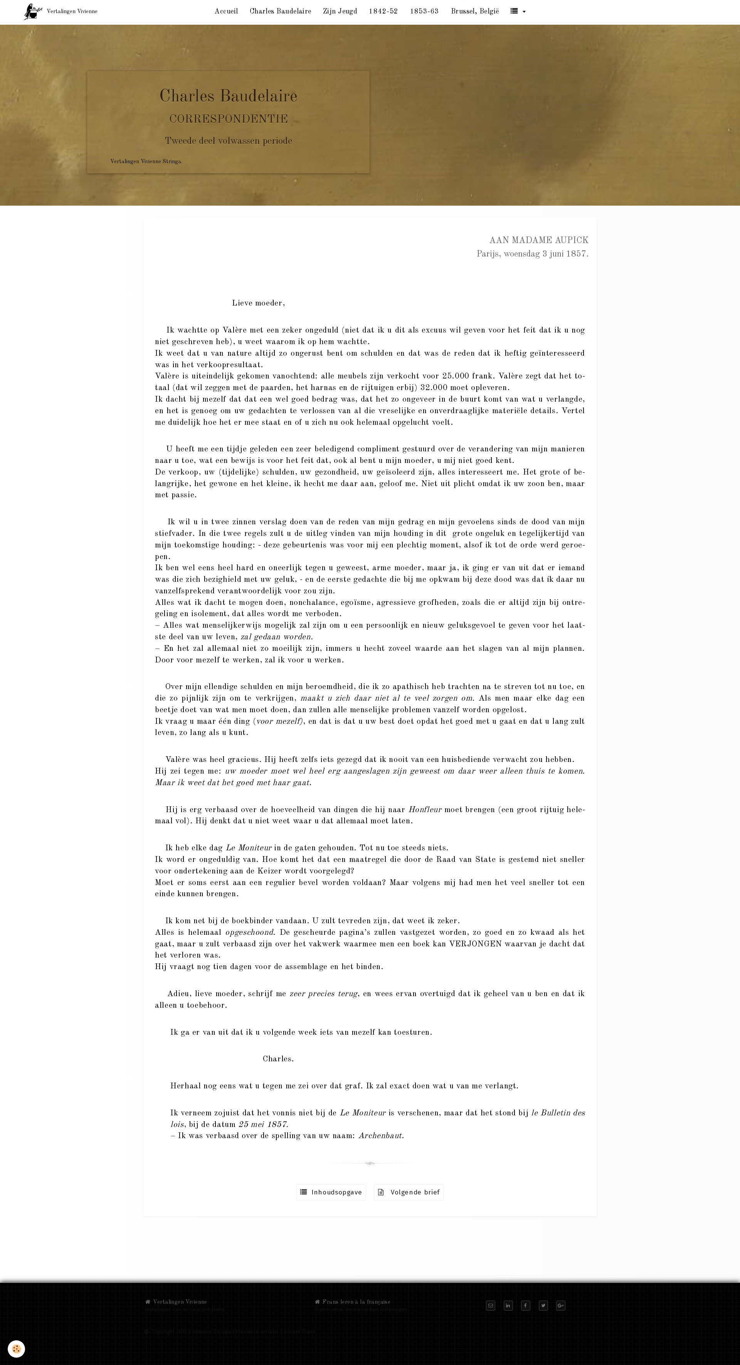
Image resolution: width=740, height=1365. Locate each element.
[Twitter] (543, 1306)
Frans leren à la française (355, 1302)
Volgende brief (412, 1192)
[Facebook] (525, 1306)
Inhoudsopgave (334, 1192)
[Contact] (490, 1306)
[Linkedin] (508, 1306)
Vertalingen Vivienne (179, 1302)
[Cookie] (16, 1349)
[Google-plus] (560, 1306)
